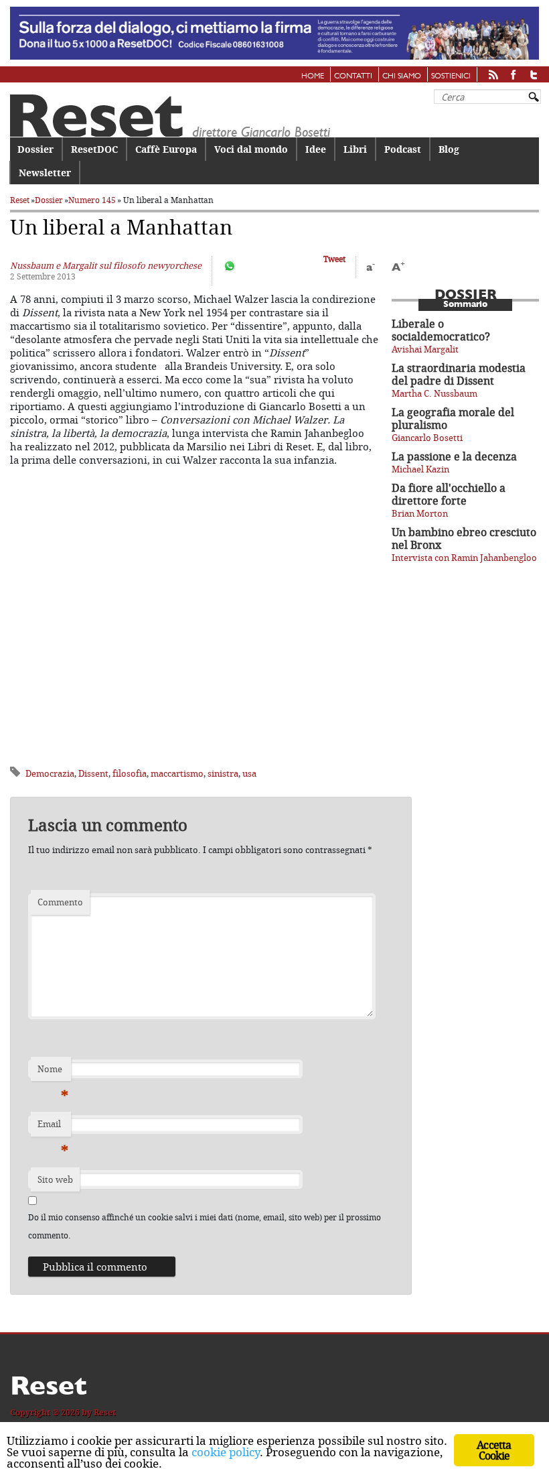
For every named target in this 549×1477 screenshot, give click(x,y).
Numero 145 (92, 200)
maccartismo (177, 773)
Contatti (353, 76)
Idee (315, 149)
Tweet (334, 259)
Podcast (402, 149)
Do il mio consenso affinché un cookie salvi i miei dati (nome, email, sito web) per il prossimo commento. (204, 1226)
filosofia (129, 773)
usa (249, 773)
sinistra (223, 773)
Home (312, 76)
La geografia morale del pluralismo (453, 418)
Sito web (55, 1179)
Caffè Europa (166, 149)
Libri (355, 149)
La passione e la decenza (454, 456)
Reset (19, 200)
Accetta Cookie (494, 1450)
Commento (60, 902)
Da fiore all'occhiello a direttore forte (448, 494)
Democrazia (49, 773)
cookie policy (225, 1452)
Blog (449, 149)
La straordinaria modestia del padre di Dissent (459, 374)
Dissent (93, 773)
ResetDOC (94, 149)
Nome (52, 1072)
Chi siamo (401, 76)
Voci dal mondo (251, 149)
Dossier (35, 149)
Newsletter (45, 172)
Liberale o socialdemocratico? (441, 330)
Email (52, 1127)
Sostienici (451, 76)
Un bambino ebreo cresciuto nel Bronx (464, 538)
